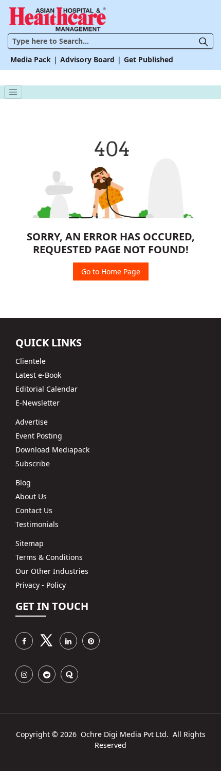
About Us (31, 496)
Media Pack (30, 59)
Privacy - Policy (40, 585)
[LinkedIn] (68, 640)
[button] (206, 41)
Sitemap (29, 543)
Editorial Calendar (46, 389)
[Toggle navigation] (13, 92)
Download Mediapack (52, 449)
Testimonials (37, 524)
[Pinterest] (91, 640)
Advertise (31, 422)
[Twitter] (46, 640)
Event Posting (38, 436)
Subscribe (32, 463)
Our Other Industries (51, 571)
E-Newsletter (37, 403)
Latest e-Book (38, 375)
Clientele (30, 361)
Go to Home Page (110, 271)
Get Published (148, 59)
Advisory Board (87, 59)
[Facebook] (24, 640)
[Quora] (69, 674)
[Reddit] (47, 674)
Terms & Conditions (49, 557)
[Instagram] (24, 674)
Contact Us (33, 510)
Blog (23, 482)
